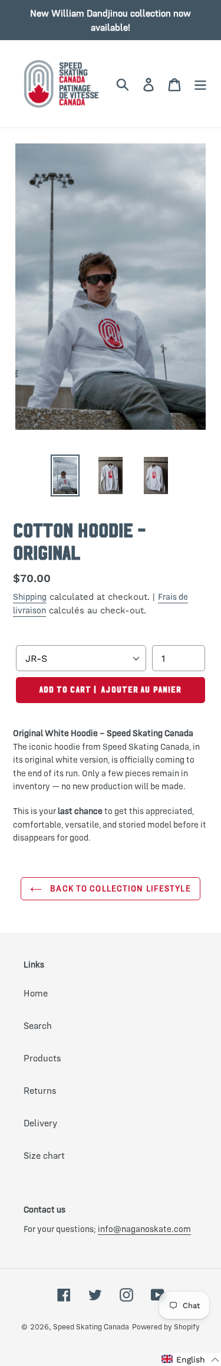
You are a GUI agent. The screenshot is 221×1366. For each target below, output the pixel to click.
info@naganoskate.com (144, 1228)
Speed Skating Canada (91, 1326)
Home (36, 993)
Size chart (44, 1155)
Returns (40, 1090)
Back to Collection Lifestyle (119, 888)
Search (38, 1025)
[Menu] (200, 84)
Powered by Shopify (166, 1326)
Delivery (40, 1123)
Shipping (30, 596)
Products (42, 1058)
